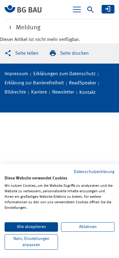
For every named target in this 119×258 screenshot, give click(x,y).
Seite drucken (74, 53)
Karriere (39, 92)
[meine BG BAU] (108, 9)
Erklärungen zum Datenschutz (64, 74)
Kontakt (87, 92)
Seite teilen (26, 53)
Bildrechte (15, 92)
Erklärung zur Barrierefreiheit (34, 83)
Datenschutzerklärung (94, 172)
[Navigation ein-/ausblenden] (77, 9)
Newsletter (63, 92)
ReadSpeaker (82, 83)
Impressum (16, 74)
